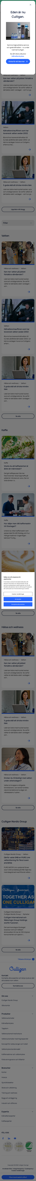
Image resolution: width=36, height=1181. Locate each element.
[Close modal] (30, 4)
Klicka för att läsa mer (17, 61)
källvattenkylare (18, 56)
